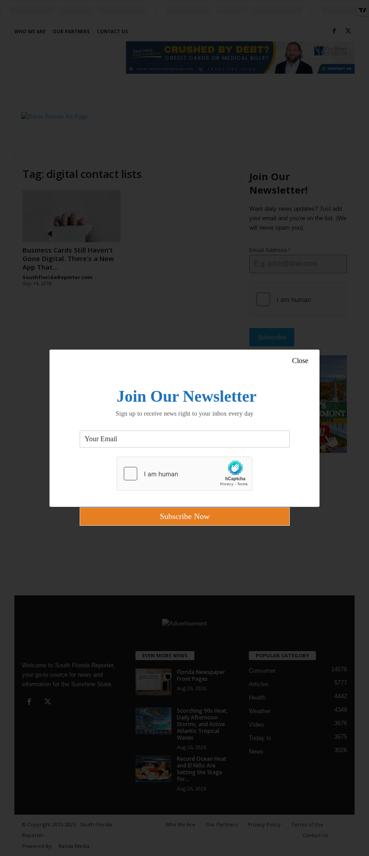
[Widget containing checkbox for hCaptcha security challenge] (184, 474)
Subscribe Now (185, 516)
